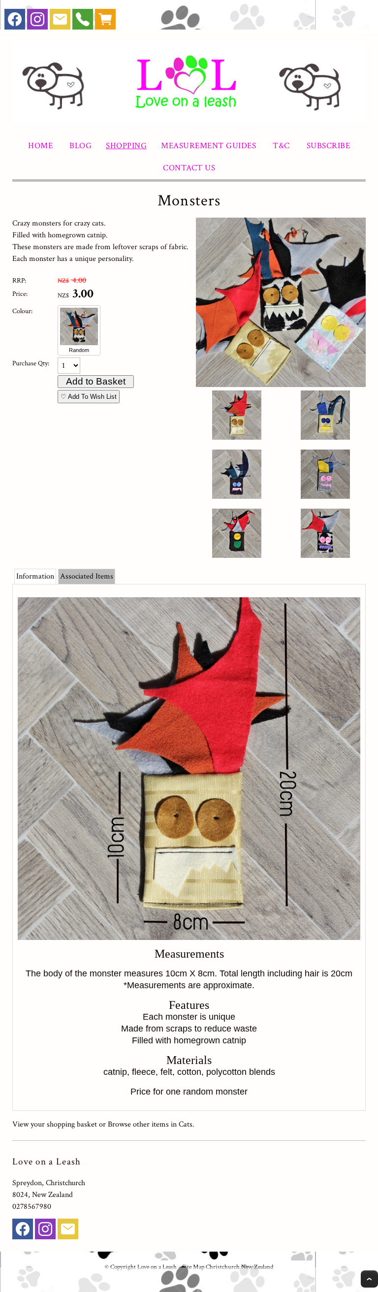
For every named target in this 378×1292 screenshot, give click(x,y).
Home (40, 145)
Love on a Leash (157, 1266)
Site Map (193, 1266)
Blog (80, 145)
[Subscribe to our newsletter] (60, 21)
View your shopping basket (54, 1124)
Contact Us (189, 167)
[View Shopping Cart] (105, 21)
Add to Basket (96, 381)
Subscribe (328, 145)
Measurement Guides (208, 145)
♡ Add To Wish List (89, 396)
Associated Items (86, 576)
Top (369, 1279)
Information (35, 576)
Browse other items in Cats (150, 1124)
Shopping (126, 145)
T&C (281, 145)
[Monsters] (281, 385)
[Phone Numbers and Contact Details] (82, 21)
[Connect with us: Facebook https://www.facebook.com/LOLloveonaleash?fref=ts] (14, 21)
